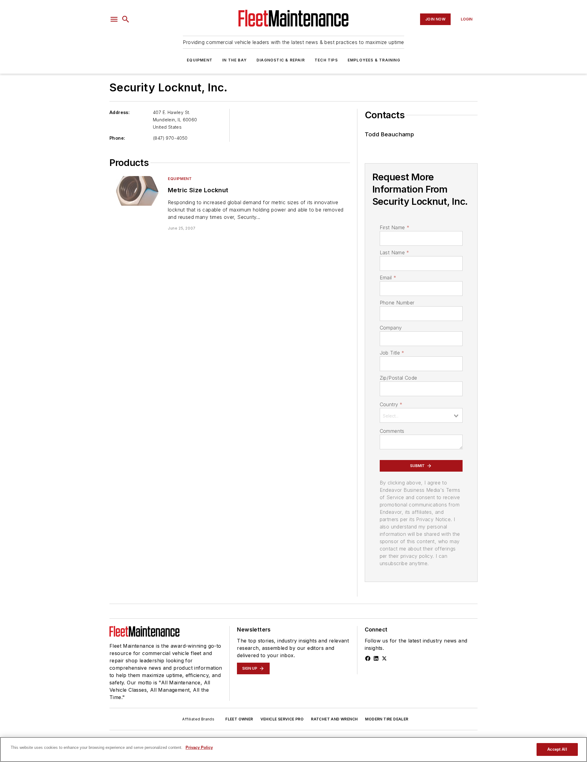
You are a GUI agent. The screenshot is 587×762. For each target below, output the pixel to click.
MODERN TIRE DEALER (386, 719)
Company (391, 328)
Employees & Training (374, 60)
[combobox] (421, 415)
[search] (125, 19)
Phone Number (397, 303)
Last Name (394, 252)
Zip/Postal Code (398, 378)
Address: (119, 112)
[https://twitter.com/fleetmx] (384, 658)
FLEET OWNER (239, 719)
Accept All (557, 749)
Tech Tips (326, 60)
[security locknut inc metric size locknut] (136, 191)
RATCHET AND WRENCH (334, 719)
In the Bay (234, 60)
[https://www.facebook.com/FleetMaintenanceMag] (368, 658)
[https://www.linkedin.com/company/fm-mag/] (376, 658)
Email (388, 277)
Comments (392, 431)
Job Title (392, 353)
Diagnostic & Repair (281, 60)
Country (391, 404)
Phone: (117, 138)
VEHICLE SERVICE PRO (282, 719)
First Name (394, 227)
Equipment (199, 60)
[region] (293, 749)
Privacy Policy (199, 747)
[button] (114, 19)
